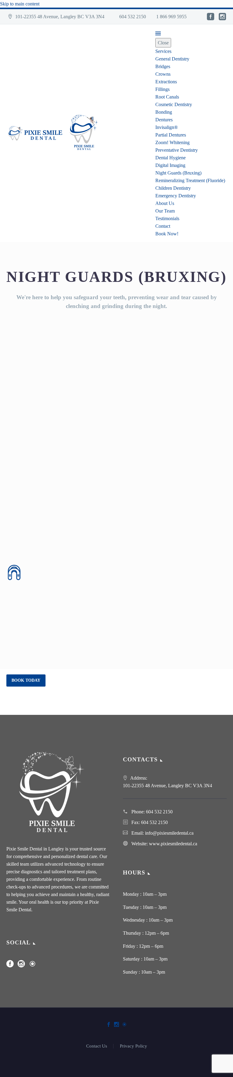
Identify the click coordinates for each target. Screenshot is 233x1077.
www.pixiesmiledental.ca (173, 843)
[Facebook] (210, 16)
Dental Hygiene (170, 157)
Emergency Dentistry (175, 195)
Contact (162, 226)
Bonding (163, 112)
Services (163, 51)
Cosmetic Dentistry (173, 104)
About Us (164, 203)
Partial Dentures (170, 134)
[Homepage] (56, 132)
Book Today (26, 680)
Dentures (164, 119)
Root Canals (167, 96)
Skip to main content (19, 3)
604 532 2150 (43, 698)
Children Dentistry (173, 188)
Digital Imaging (170, 165)
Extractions (166, 81)
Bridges (162, 66)
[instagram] (21, 965)
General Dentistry (172, 58)
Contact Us (96, 1046)
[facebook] (10, 965)
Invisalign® (166, 127)
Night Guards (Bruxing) (178, 172)
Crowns (163, 74)
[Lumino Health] (124, 1024)
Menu (158, 33)
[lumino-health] (32, 965)
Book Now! (166, 233)
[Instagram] (222, 16)
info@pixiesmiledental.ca (169, 833)
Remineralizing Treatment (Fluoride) (190, 180)
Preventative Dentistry (176, 150)
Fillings (162, 89)
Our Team (165, 210)
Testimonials (167, 218)
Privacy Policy (133, 1046)
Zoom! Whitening (172, 142)
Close (163, 42)
